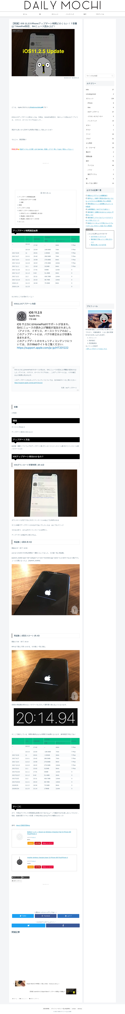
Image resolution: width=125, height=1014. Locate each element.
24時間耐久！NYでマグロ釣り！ (99, 209)
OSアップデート (17, 877)
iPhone (101, 103)
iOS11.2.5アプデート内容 (28, 199)
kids (100, 89)
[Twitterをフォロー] (28, 925)
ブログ (100, 139)
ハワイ (101, 170)
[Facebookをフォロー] (63, 925)
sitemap (80, 1008)
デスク (100, 130)
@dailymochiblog (35, 107)
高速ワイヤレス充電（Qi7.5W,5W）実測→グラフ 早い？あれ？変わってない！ (47, 149)
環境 (20, 205)
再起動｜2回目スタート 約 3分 (30, 219)
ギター (100, 125)
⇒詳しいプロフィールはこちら (96, 349)
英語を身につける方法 (98, 245)
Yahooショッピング (48, 843)
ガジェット (26, 877)
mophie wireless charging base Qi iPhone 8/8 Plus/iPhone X (47, 857)
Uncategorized (100, 94)
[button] (112, 76)
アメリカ (101, 165)
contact (74, 1008)
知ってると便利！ (100, 183)
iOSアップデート (17, 880)
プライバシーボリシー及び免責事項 (60, 1008)
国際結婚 (100, 156)
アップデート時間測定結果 (27, 197)
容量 (22, 202)
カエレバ (34, 837)
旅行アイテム (101, 174)
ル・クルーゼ (100, 147)
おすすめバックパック (98, 236)
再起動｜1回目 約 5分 (27, 216)
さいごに (21, 221)
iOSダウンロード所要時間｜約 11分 (31, 213)
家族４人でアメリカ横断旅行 (97, 195)
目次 (44, 193)
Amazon (30, 843)
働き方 (100, 152)
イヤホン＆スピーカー (101, 116)
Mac (101, 107)
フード (100, 134)
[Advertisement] (46, 92)
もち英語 (100, 143)
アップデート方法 (24, 208)
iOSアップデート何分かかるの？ (29, 210)
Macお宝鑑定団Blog (23, 825)
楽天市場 (37, 843)
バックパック (101, 121)
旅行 (100, 161)
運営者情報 (46, 1008)
